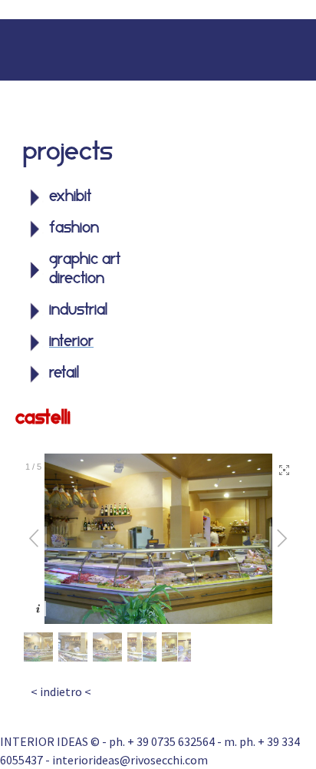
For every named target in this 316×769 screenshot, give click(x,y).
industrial (78, 311)
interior (71, 342)
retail (64, 374)
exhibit (70, 197)
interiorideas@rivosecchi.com (130, 759)
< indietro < (61, 691)
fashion (74, 229)
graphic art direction (84, 269)
